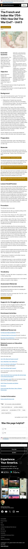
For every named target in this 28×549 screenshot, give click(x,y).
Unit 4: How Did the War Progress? (8, 368)
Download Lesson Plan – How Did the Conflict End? (11, 157)
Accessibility (3, 518)
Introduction (3, 385)
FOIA (2, 522)
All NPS (14, 452)
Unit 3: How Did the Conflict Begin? (8, 364)
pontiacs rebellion (18, 407)
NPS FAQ (3, 528)
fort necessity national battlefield (13, 404)
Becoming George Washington (7, 337)
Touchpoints (6, 438)
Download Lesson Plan (5, 27)
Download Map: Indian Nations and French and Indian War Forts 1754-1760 (13, 179)
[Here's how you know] (14, 1)
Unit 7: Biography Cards (6, 379)
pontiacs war (5, 410)
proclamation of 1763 (15, 410)
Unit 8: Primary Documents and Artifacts (9, 383)
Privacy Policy (4, 520)
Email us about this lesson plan (7, 399)
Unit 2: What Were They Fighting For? (9, 361)
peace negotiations (6, 413)
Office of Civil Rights (5, 539)
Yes (5, 429)
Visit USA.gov (4, 546)
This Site (14, 449)
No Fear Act (3, 531)
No (5, 432)
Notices (2, 524)
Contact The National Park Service (8, 526)
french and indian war (7, 407)
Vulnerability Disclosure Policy (7, 535)
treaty (23, 410)
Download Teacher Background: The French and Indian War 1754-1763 (13, 167)
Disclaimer (3, 533)
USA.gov (3, 537)
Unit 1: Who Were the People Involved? (9, 359)
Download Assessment (5, 298)
